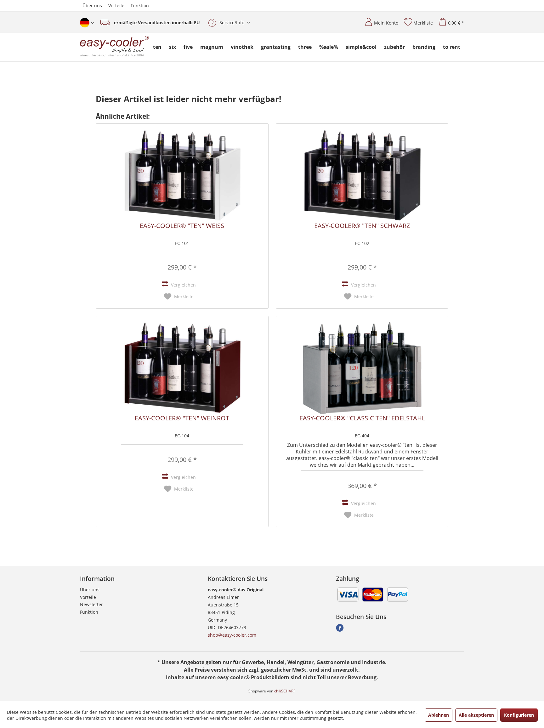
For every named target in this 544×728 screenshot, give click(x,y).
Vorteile (116, 6)
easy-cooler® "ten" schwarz (362, 226)
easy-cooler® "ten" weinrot (182, 418)
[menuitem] (379, 20)
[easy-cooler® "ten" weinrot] (182, 368)
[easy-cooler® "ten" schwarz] (362, 175)
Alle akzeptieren (476, 715)
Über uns (92, 6)
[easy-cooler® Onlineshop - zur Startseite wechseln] (114, 47)
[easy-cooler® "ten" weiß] (182, 175)
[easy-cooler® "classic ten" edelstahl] (362, 368)
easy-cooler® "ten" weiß (182, 226)
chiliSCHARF (284, 691)
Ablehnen (438, 715)
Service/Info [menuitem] (232, 23)
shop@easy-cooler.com (232, 635)
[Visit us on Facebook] (340, 630)
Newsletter (91, 604)
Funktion (140, 6)
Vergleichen (183, 285)
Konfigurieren (519, 715)
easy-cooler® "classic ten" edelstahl (362, 418)
